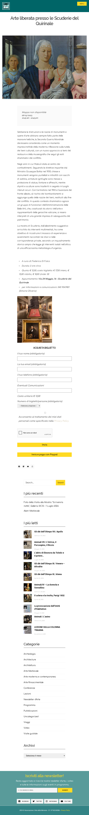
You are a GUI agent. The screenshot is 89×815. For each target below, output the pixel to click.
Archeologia (29, 654)
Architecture (30, 660)
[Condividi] (32, 467)
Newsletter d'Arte (32, 699)
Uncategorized (31, 716)
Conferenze (29, 688)
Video (26, 728)
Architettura (30, 665)
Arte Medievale (31, 671)
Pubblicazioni (30, 711)
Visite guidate (31, 734)
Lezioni (27, 694)
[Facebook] (19, 467)
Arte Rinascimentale (33, 682)
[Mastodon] (24, 467)
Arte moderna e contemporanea (40, 677)
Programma (29, 705)
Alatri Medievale (32, 511)
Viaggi (27, 722)
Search (61, 483)
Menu (82, 4)
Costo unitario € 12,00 (28, 396)
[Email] (28, 467)
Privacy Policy (61, 421)
